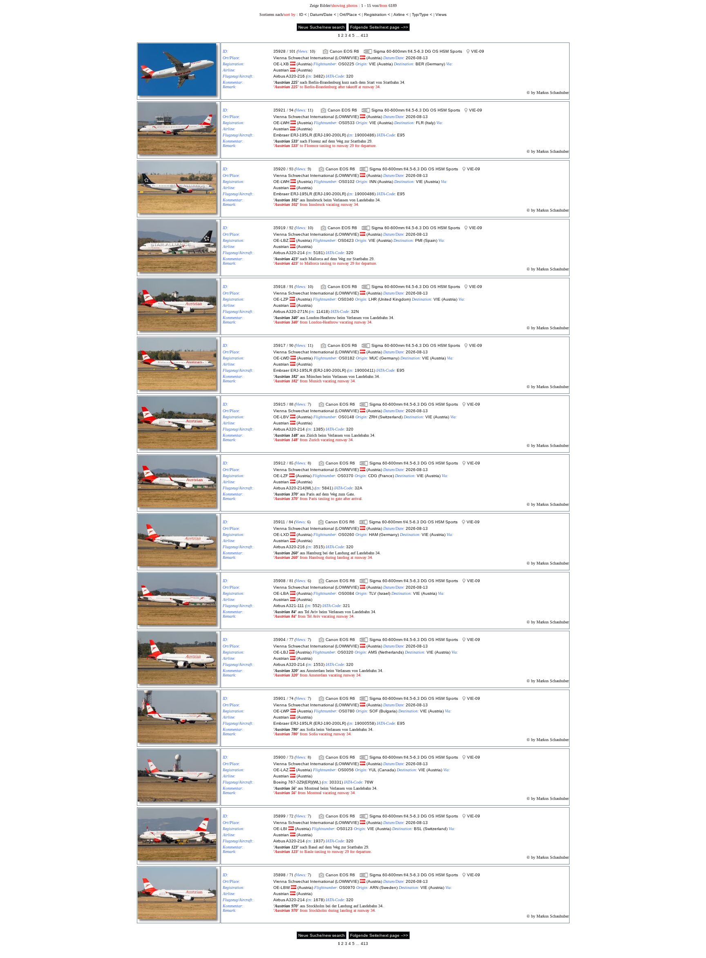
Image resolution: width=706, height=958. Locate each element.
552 (316, 605)
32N (355, 311)
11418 (322, 311)
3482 (318, 76)
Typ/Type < (422, 14)
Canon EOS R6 (344, 51)
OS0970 (347, 887)
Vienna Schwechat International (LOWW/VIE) (316, 58)
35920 (279, 169)
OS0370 (345, 475)
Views (441, 14)
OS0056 (346, 770)
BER (420, 64)
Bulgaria (388, 711)
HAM (373, 534)
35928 (279, 51)
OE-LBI (280, 828)
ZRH (373, 417)
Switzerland (390, 417)
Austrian (281, 70)
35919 (279, 228)
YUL (373, 770)
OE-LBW (281, 887)
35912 (279, 463)
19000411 (364, 370)
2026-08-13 (417, 58)
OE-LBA (281, 593)
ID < (303, 14)
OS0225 (346, 64)
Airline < (401, 14)
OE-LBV (281, 417)
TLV (372, 593)
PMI (418, 240)
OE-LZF (280, 475)
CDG (372, 475)
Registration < (377, 14)
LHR (373, 299)
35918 (279, 286)
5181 (318, 252)
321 (346, 605)
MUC (373, 358)
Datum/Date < (323, 14)
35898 (279, 875)
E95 (401, 135)
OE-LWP (281, 711)
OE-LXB (281, 64)
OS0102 (347, 181)
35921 (279, 110)
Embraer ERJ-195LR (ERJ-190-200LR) (309, 135)
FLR (420, 123)
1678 (318, 900)
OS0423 (346, 240)
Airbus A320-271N (290, 311)
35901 (279, 698)
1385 (318, 429)
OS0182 (347, 358)
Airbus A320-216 (289, 76)
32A (358, 488)
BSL (418, 828)
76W (368, 782)
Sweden (388, 887)
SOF (373, 711)
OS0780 (347, 711)
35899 (279, 816)
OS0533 (347, 123)
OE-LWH (281, 123)
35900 (279, 757)
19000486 (364, 135)
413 (364, 35)
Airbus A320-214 (289, 252)
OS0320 (345, 652)
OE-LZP (280, 299)
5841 (327, 488)
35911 (279, 522)
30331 (335, 782)
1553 (318, 664)
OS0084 (346, 593)
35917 (279, 345)
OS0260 (346, 534)
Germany (435, 64)
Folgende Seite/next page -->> (379, 27)
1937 (318, 841)
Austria (374, 58)
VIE (372, 64)
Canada (386, 770)
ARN (374, 887)
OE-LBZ (280, 240)
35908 (279, 580)
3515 (318, 547)
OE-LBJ (280, 652)
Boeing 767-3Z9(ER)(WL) (297, 782)
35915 (279, 404)
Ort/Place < (350, 14)
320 (349, 76)
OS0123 (345, 828)
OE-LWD (281, 358)
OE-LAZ (280, 770)
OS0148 (346, 417)
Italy (430, 123)
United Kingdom (394, 299)
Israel (384, 593)
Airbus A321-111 (288, 605)
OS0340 (346, 299)
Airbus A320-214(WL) (293, 488)
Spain (430, 240)
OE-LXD (281, 534)
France (386, 475)
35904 (279, 639)
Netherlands (391, 652)
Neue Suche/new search (321, 27)
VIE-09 (477, 51)
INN (372, 181)
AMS (372, 652)
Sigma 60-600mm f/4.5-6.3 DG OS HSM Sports (417, 51)
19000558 (364, 723)
